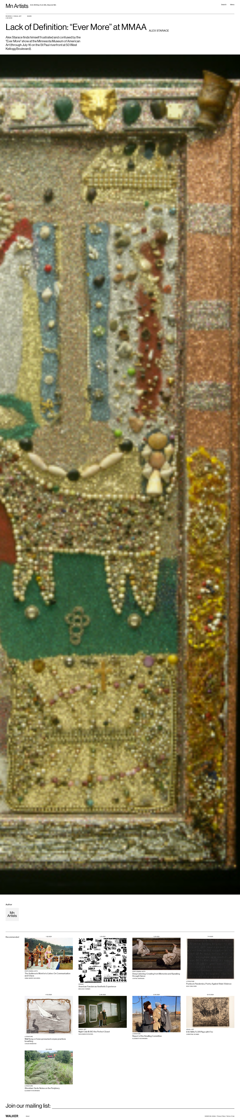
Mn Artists (17, 6)
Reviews (9, 16)
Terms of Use (230, 1116)
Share (29, 16)
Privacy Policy (221, 1116)
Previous (60, 317)
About (27, 1116)
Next (180, 317)
